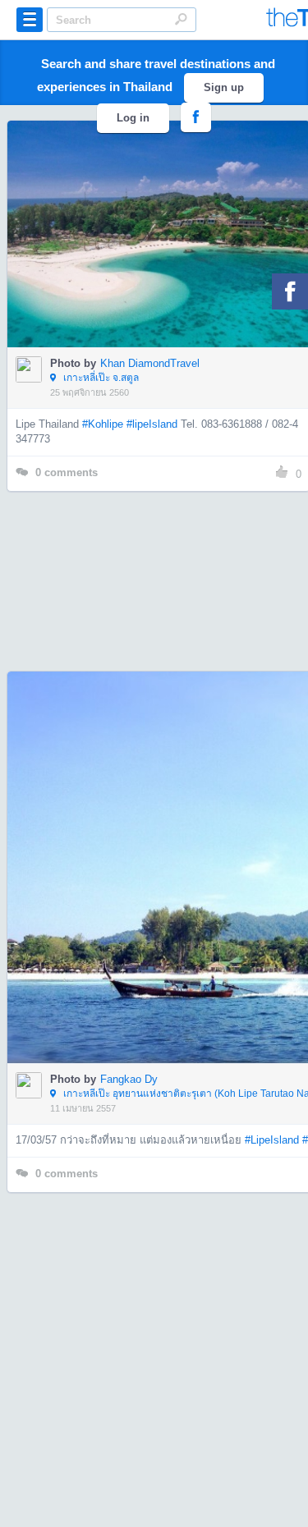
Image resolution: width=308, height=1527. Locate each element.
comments (66, 472)
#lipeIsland (151, 424)
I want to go (169, 258)
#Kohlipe (102, 424)
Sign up (224, 87)
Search (180, 18)
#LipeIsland (272, 1140)
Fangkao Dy (129, 1079)
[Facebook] (290, 291)
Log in (133, 118)
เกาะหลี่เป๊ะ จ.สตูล (100, 377)
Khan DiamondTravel (150, 363)
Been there (168, 209)
